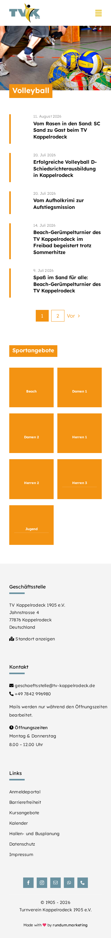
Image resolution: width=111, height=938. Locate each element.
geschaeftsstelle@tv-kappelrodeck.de (54, 685)
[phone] (82, 882)
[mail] (55, 882)
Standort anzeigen (34, 639)
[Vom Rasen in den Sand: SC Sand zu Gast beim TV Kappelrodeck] (67, 128)
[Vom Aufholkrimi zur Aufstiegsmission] (67, 202)
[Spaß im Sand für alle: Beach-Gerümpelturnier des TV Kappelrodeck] (67, 283)
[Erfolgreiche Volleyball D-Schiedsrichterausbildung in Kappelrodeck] (67, 167)
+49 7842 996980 (32, 694)
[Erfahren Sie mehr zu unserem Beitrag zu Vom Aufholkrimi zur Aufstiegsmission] (19, 202)
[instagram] (42, 882)
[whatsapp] (69, 882)
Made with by (55, 925)
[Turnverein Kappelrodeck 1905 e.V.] (24, 5)
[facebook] (28, 882)
